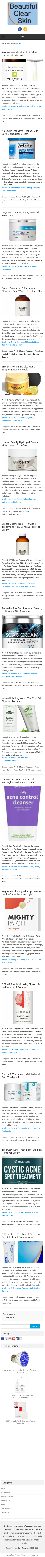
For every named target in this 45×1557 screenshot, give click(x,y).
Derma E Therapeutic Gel (11, 1140)
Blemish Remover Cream (11, 1224)
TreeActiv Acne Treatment (30, 1224)
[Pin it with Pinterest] (13, 1338)
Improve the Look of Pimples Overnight (16, 971)
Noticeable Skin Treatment (12, 685)
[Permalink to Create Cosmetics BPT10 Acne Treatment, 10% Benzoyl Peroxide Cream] (22, 555)
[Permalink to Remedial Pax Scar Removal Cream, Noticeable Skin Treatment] (22, 647)
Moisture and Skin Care (10, 514)
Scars (24, 682)
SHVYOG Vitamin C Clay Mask (17, 429)
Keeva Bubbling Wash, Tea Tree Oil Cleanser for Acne (21, 700)
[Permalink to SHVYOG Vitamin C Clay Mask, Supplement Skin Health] (22, 394)
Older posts (8, 1317)
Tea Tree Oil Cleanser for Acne (30, 770)
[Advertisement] (22, 1454)
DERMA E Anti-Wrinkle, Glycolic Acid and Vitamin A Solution (22, 986)
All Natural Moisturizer (14, 118)
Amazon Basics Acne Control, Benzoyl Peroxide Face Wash (18, 781)
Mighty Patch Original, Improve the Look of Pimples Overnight (21, 893)
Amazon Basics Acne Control (12, 879)
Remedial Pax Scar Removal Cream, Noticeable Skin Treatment (22, 610)
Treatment (36, 115)
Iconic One (10, 1555)
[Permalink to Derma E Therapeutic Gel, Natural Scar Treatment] (22, 1102)
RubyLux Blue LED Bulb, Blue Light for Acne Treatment (20, 1371)
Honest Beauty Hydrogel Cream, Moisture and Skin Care (20, 444)
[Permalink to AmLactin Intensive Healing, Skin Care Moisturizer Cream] (22, 159)
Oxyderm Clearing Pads (23, 278)
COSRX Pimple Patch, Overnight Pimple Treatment (20, 1422)
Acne (11, 275)
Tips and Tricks (6, 1508)
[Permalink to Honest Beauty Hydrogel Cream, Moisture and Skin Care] (22, 470)
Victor (18, 43)
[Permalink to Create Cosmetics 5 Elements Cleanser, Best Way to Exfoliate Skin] (22, 316)
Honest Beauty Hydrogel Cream (17, 511)
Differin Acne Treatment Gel (12, 1300)
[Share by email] (20, 1338)
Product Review (15, 115)
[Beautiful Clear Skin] (23, 24)
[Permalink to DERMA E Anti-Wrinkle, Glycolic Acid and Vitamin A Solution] (22, 1023)
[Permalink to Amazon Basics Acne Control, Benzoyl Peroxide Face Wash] (22, 841)
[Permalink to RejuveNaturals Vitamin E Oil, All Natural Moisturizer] (22, 80)
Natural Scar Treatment (29, 1140)
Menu (22, 36)
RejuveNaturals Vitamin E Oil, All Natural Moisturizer (20, 54)
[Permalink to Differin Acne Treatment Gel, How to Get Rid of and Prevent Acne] (22, 1262)
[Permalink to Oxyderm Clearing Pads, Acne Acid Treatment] (22, 240)
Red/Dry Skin (26, 115)
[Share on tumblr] (17, 1338)
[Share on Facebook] (2, 1338)
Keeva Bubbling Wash (10, 770)
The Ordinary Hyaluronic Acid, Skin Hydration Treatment (20, 1397)
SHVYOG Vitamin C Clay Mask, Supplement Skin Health (18, 368)
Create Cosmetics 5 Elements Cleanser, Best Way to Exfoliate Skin (22, 289)
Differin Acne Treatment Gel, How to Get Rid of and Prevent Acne (22, 1235)
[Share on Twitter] (6, 1338)
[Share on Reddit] (10, 1338)
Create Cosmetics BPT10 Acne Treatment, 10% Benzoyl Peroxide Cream (21, 526)
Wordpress (34, 1555)
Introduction (5, 1492)
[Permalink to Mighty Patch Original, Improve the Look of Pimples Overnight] (22, 930)
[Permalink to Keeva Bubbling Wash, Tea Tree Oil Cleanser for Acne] (22, 732)
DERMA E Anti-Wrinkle (14, 1061)
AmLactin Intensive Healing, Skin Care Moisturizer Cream (20, 132)
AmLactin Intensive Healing (16, 200)
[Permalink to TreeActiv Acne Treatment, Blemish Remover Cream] (22, 1183)
